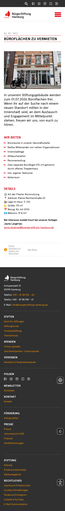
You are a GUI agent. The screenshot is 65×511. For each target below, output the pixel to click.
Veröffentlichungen (14, 443)
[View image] (32, 88)
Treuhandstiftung (12, 331)
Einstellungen (21, 490)
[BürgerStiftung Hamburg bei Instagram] (39, 3)
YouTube (19, 499)
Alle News (32, 250)
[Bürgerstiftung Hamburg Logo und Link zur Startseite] (17, 14)
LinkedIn (8, 499)
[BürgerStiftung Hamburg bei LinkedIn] (45, 3)
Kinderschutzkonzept (15, 470)
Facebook (9, 495)
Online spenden (12, 346)
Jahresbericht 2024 (14, 434)
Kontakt (8, 401)
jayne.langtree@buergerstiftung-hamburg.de (29, 227)
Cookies (8, 490)
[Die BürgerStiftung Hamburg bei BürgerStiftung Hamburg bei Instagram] (11, 379)
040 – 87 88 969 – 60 (23, 295)
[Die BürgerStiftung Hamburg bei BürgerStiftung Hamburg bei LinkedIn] (17, 379)
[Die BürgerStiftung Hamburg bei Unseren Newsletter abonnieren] (28, 379)
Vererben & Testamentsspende (20, 362)
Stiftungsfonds (11, 326)
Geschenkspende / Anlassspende (21, 351)
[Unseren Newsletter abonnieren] (56, 3)
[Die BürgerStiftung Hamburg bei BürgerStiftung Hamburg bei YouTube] (22, 379)
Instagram (21, 495)
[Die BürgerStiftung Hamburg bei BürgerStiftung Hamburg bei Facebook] (5, 379)
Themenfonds (11, 336)
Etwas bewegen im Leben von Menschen (15, 250)
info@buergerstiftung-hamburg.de (30, 305)
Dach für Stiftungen (14, 321)
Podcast (8, 438)
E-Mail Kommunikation (15, 504)
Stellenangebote (12, 474)
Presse (7, 429)
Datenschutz (23, 485)
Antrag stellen (11, 418)
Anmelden (9, 390)
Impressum (9, 485)
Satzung (8, 465)
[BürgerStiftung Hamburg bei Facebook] (33, 3)
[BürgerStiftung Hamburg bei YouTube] (50, 3)
